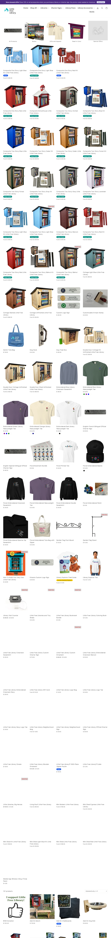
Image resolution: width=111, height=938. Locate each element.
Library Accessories (85, 8)
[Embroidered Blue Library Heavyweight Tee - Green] (84, 394)
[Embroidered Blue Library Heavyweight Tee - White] (90, 394)
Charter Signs (56, 8)
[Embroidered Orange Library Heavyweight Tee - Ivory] (31, 433)
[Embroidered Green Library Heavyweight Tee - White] (11, 433)
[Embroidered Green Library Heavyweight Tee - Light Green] (9, 433)
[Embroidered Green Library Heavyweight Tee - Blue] (6, 433)
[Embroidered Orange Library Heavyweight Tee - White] (35, 433)
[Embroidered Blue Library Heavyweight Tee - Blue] (88, 394)
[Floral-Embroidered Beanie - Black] (84, 470)
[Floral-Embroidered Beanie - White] (86, 470)
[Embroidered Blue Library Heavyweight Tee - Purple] (86, 394)
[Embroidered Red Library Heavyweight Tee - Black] (59, 433)
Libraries (44, 8)
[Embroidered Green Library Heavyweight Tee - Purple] (4, 433)
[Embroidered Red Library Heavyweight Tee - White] (57, 433)
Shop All (33, 8)
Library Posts (70, 8)
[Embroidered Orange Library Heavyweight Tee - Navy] (33, 433)
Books (92, 12)
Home (25, 8)
